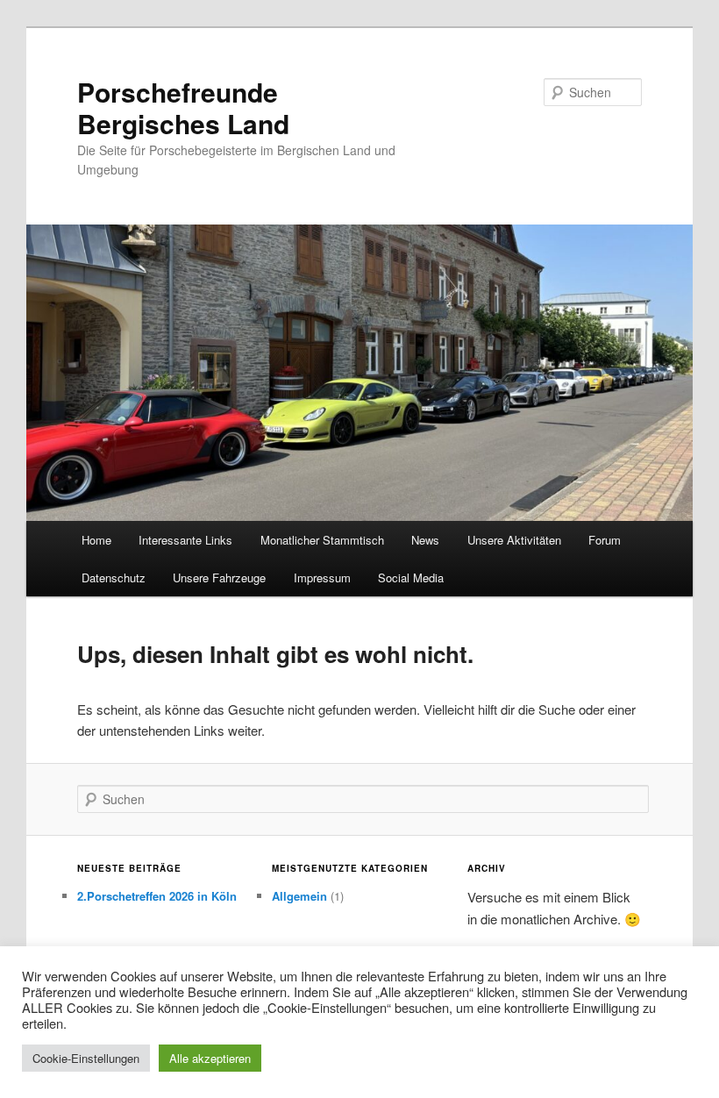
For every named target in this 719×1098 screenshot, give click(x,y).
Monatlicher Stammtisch (322, 539)
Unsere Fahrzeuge (219, 577)
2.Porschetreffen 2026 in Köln (157, 896)
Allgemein (299, 896)
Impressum (322, 577)
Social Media (411, 577)
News (425, 539)
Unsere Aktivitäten (514, 539)
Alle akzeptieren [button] (210, 1058)
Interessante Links (185, 539)
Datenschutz (114, 577)
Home (96, 539)
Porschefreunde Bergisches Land (183, 107)
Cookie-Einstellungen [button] (85, 1058)
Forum (604, 539)
